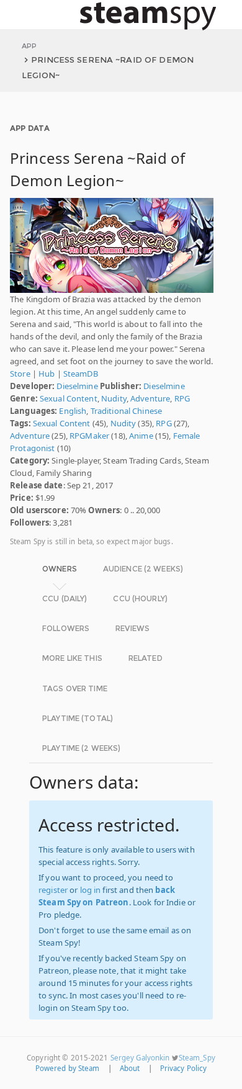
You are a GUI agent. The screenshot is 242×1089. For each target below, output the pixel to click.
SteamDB (80, 373)
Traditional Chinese (126, 410)
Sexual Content (68, 398)
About (130, 1068)
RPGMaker (89, 435)
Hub (46, 373)
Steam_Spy (197, 1057)
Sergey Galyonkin (140, 1057)
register (53, 889)
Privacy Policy (183, 1068)
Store (20, 373)
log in (90, 889)
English (72, 410)
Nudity (114, 398)
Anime (141, 435)
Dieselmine (76, 386)
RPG (182, 398)
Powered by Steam (67, 1068)
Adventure (150, 398)
